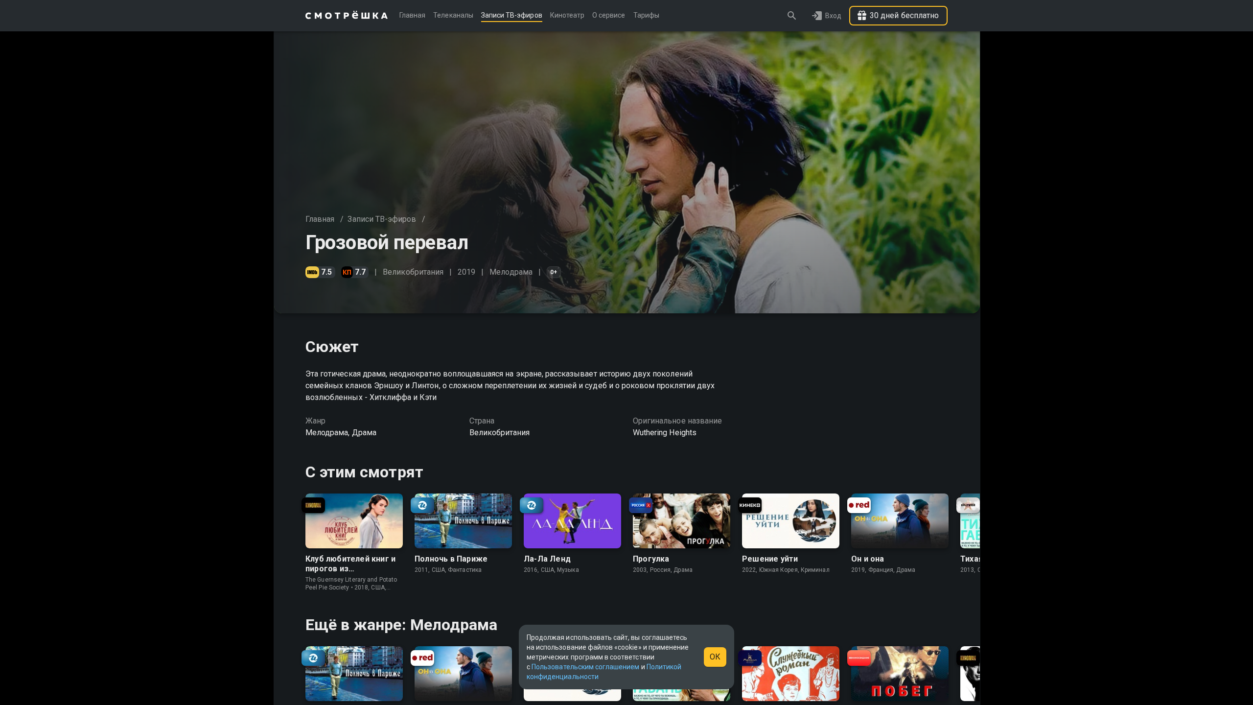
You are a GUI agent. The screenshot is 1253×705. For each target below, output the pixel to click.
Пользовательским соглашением (585, 667)
